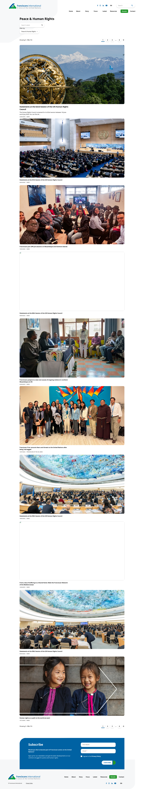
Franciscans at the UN (33, 452)
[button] (112, 5)
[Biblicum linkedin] (103, 5)
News (28, 116)
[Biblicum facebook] (97, 5)
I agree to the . (92, 756)
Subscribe (107, 763)
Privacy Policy (96, 756)
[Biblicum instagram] (100, 5)
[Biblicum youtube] (107, 5)
